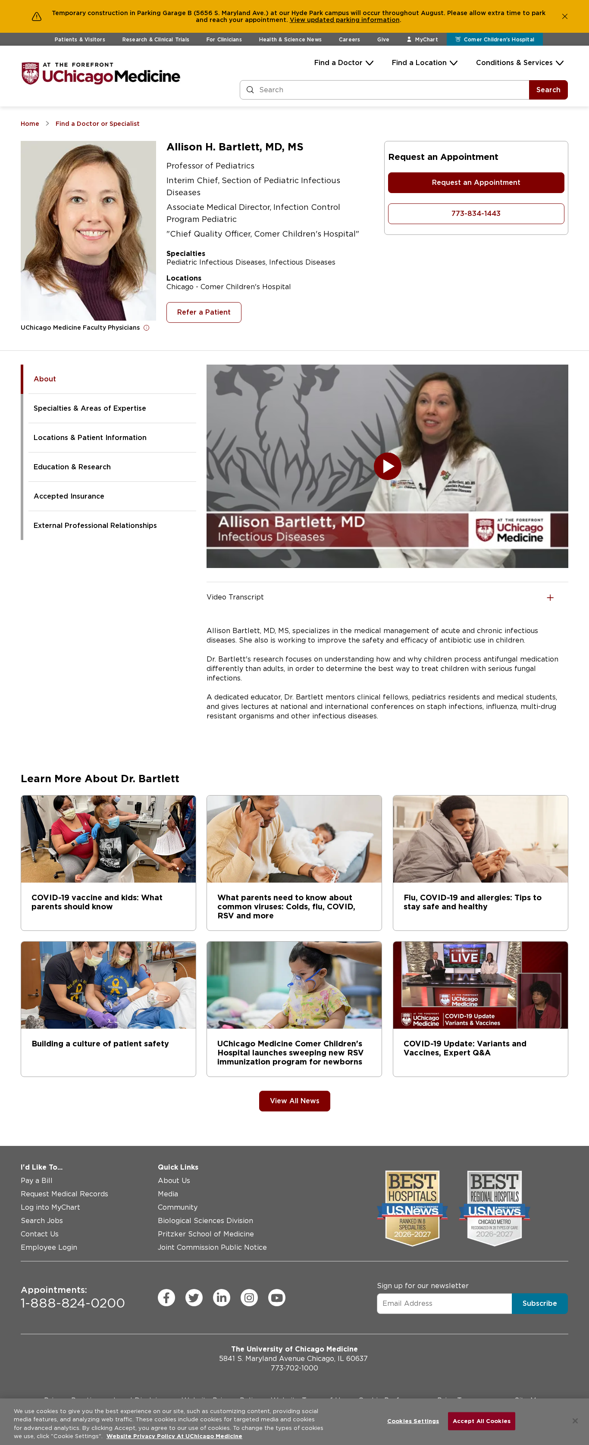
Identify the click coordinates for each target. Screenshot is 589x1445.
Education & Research (72, 467)
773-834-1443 (476, 213)
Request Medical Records (64, 1194)
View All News (295, 1101)
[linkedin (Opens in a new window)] (221, 1297)
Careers (349, 39)
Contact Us (40, 1234)
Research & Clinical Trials (155, 39)
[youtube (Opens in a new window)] (276, 1297)
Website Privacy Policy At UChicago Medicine (174, 1436)
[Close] (575, 1420)
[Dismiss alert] (564, 16)
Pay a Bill (37, 1181)
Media (168, 1194)
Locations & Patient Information (90, 438)
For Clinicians (224, 39)
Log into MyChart (50, 1207)
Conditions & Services (514, 63)
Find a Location (419, 63)
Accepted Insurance (69, 496)
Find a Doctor (338, 63)
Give (383, 39)
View (298, 19)
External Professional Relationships (95, 525)
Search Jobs (42, 1221)
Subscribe (540, 1303)
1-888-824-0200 (73, 1298)
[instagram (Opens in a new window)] (249, 1297)
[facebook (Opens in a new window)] (166, 1297)
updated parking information (353, 19)
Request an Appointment (476, 182)
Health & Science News (290, 39)
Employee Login (49, 1247)
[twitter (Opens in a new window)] (194, 1297)
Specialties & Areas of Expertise (90, 408)
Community (177, 1207)
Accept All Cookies (482, 1421)
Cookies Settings (413, 1421)
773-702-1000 (294, 1368)
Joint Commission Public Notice (212, 1247)
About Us (174, 1181)
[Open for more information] (146, 327)
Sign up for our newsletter (423, 1285)
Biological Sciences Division (205, 1221)
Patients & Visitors (80, 39)
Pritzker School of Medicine (206, 1234)
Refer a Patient (204, 312)
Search (548, 90)
